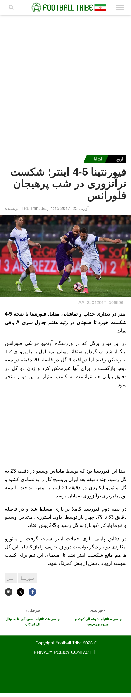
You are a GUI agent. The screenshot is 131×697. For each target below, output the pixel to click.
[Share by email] (8, 592)
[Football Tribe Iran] (66, 7)
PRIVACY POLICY (52, 652)
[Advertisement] (65, 83)
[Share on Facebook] (32, 592)
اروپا (119, 158)
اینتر (11, 578)
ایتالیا (98, 158)
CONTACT (81, 652)
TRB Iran (30, 208)
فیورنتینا (27, 578)
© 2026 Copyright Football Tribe (66, 642)
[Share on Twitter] (20, 592)
